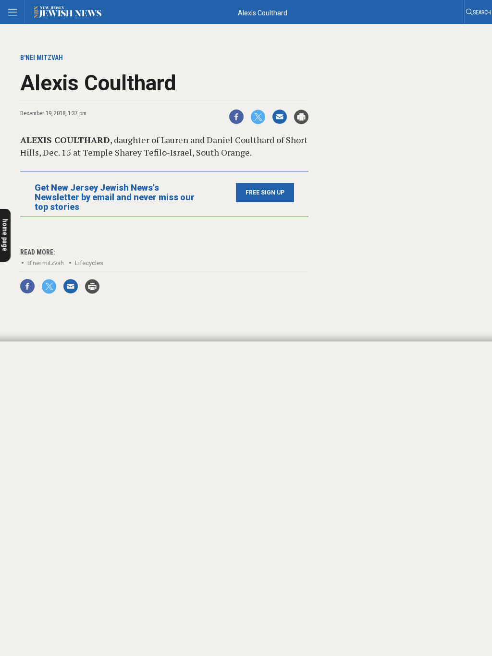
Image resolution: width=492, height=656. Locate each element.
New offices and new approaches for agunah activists (59, 453)
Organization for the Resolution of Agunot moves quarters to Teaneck (67, 493)
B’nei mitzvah (45, 263)
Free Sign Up (265, 192)
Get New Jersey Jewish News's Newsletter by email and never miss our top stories (115, 197)
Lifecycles (89, 263)
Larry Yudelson (35, 477)
